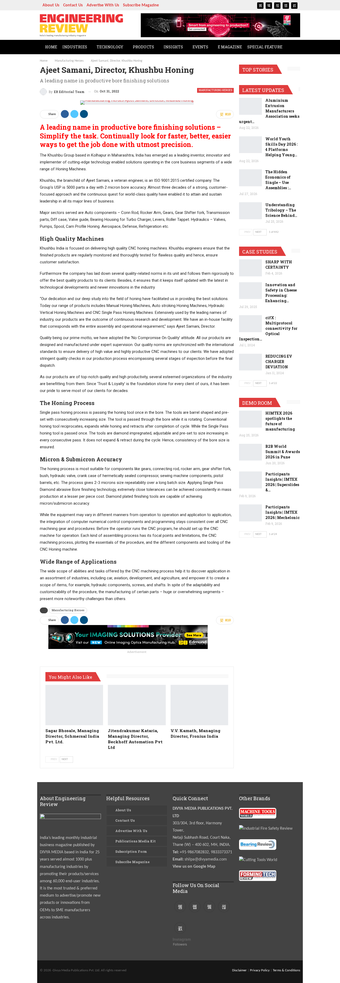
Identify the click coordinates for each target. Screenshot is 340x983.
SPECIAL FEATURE (264, 46)
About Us (50, 5)
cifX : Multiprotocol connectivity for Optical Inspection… (268, 328)
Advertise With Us (103, 5)
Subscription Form (131, 851)
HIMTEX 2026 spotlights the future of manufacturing (280, 421)
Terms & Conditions (286, 970)
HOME (51, 46)
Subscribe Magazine (141, 5)
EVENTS (200, 46)
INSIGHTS (173, 46)
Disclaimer (239, 970)
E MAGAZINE (230, 46)
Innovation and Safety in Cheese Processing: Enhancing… (281, 292)
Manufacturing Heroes (215, 90)
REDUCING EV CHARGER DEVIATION (278, 361)
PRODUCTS (143, 46)
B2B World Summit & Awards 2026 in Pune (282, 451)
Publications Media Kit (135, 841)
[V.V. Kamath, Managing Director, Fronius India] (199, 705)
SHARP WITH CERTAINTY (278, 264)
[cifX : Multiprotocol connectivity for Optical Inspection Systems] (250, 323)
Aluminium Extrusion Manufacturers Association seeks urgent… (269, 111)
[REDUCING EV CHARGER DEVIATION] (250, 362)
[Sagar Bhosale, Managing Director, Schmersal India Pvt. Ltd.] (74, 705)
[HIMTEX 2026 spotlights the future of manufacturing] (250, 419)
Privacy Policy (260, 970)
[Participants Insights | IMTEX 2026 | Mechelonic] (250, 512)
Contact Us (73, 5)
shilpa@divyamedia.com (206, 859)
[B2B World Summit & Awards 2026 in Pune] (250, 452)
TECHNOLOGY (110, 46)
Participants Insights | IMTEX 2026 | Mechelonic (282, 512)
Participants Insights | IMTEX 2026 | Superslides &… (282, 481)
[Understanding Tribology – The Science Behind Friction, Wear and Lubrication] (250, 210)
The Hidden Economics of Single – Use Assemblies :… (278, 179)
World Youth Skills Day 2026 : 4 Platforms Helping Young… (281, 146)
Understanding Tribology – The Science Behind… (281, 210)
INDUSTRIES (74, 46)
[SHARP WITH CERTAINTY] (250, 267)
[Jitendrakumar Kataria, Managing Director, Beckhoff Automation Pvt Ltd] (136, 705)
